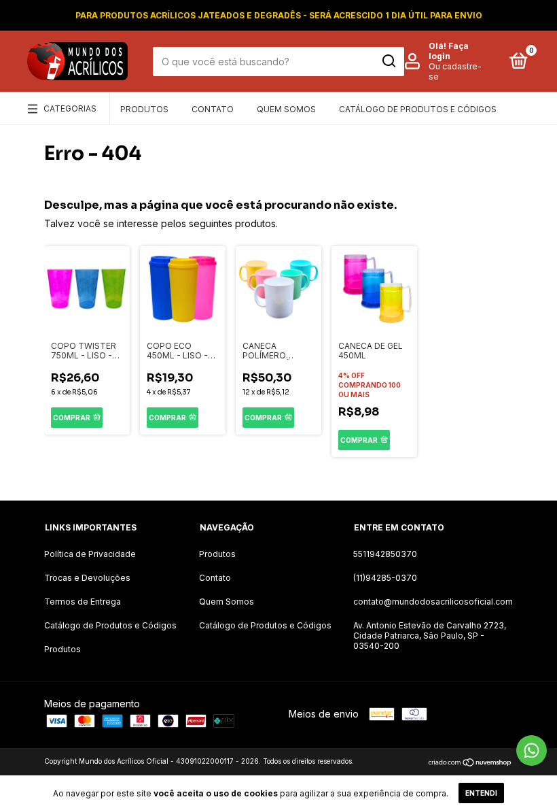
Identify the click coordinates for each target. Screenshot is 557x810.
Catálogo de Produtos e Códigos (418, 109)
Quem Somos (286, 109)
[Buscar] (388, 61)
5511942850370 (385, 554)
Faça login (449, 51)
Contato (213, 109)
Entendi (481, 793)
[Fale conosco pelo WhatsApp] (531, 750)
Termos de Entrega (82, 601)
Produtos (144, 109)
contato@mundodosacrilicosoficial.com (433, 601)
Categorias (69, 108)
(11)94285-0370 (385, 578)
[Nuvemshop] (470, 763)
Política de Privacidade (90, 554)
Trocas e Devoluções (87, 578)
